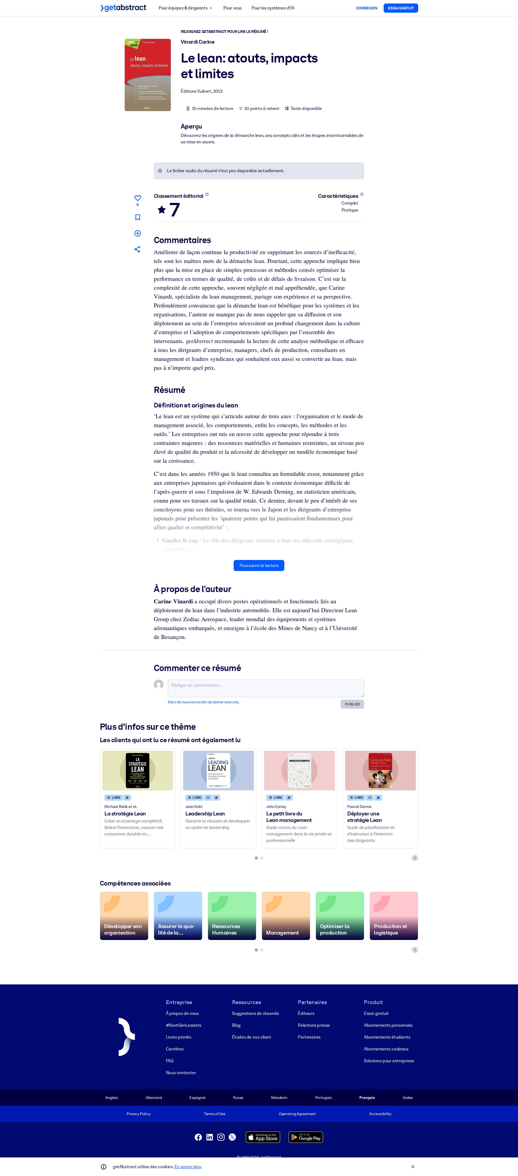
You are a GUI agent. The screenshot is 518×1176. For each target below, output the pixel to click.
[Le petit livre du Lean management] (299, 770)
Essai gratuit (376, 1013)
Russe (238, 1097)
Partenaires (309, 1037)
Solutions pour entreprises (389, 1060)
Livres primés (178, 1037)
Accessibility (380, 1114)
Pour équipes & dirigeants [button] (183, 8)
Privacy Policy (139, 1114)
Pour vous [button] (232, 8)
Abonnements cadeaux (386, 1049)
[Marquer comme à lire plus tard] (137, 217)
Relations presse (314, 1025)
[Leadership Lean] (218, 770)
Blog (236, 1025)
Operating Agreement (297, 1114)
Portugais (323, 1097)
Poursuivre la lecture (259, 565)
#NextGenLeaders (183, 1025)
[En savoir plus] (206, 194)
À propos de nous (182, 1013)
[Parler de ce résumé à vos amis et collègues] (137, 249)
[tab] (256, 858)
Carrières (174, 1049)
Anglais (111, 1097)
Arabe (408, 1097)
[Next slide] (415, 858)
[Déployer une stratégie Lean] (380, 770)
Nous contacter (181, 1072)
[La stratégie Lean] (137, 770)
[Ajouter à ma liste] (137, 233)
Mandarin (279, 1097)
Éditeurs (306, 1013)
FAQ (169, 1060)
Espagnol (197, 1097)
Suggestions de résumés (255, 1013)
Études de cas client (251, 1037)
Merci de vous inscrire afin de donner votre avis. (203, 702)
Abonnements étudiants (387, 1037)
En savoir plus (188, 1166)
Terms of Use (215, 1114)
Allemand (154, 1097)
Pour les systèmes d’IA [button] (272, 8)
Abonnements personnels (388, 1025)
